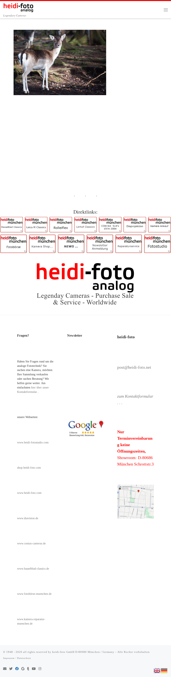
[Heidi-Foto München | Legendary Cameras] (18, 7)
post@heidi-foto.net (134, 367)
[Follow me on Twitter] (11, 669)
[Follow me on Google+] (22, 669)
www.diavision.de (27, 518)
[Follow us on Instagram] (39, 669)
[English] (157, 670)
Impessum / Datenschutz (17, 658)
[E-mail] (4, 669)
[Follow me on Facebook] (17, 669)
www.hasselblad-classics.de (33, 568)
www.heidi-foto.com (29, 492)
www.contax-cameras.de (31, 543)
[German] (164, 670)
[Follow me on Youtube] (34, 669)
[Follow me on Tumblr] (28, 669)
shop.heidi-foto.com (29, 467)
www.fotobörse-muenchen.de (34, 593)
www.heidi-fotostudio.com (33, 442)
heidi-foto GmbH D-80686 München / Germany (83, 651)
